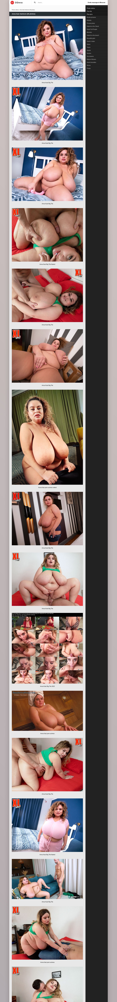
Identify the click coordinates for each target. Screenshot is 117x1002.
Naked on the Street (93, 26)
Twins (88, 47)
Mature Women (91, 59)
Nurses (89, 53)
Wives (89, 65)
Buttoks (89, 20)
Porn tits (89, 11)
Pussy (89, 68)
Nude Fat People (92, 29)
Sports (89, 50)
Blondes (89, 32)
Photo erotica (91, 8)
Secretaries (90, 56)
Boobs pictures (91, 17)
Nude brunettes (91, 62)
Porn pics (90, 14)
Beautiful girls (91, 38)
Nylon (88, 44)
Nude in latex (91, 41)
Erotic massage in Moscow (96, 2)
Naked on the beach (93, 35)
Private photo (91, 23)
